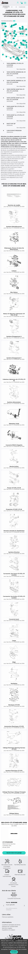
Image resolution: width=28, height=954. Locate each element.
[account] (18, 2)
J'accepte (14, 952)
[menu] (25, 2)
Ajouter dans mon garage (14, 852)
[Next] (16, 7)
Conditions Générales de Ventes (11, 924)
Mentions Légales (7, 928)
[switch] (14, 20)
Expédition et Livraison (8, 930)
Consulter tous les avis (14, 898)
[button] (14, 833)
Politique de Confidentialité (10, 926)
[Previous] (12, 7)
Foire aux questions (7, 917)
